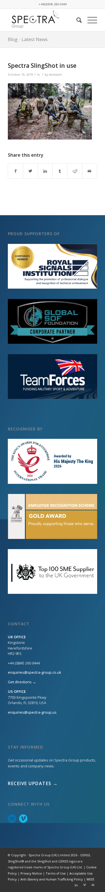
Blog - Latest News (28, 39)
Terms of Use (56, 873)
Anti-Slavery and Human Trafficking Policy (51, 879)
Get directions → (22, 681)
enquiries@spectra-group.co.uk (34, 672)
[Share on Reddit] (74, 171)
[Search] (76, 20)
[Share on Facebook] (15, 171)
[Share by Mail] (89, 171)
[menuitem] (76, 20)
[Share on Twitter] (30, 171)
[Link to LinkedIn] (76, 885)
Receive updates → (33, 783)
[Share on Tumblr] (60, 171)
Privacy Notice (31, 873)
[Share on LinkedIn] (45, 171)
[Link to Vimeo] (84, 885)
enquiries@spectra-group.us (32, 712)
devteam (55, 75)
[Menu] (89, 20)
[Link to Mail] (93, 885)
